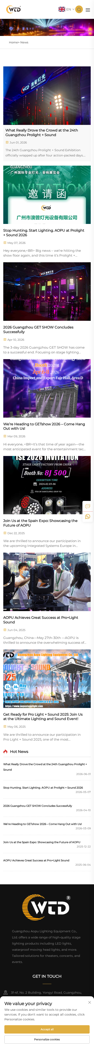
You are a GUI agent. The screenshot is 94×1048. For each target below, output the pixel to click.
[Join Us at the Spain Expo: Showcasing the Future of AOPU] (47, 485)
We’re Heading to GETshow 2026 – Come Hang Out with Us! (44, 426)
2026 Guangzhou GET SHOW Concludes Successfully (38, 329)
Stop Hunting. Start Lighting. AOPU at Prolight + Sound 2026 (43, 232)
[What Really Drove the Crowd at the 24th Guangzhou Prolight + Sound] (47, 95)
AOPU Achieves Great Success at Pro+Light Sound (40, 619)
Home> (14, 42)
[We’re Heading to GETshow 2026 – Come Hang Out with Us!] (47, 388)
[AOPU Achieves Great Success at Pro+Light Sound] (47, 582)
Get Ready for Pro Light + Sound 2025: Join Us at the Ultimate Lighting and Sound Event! (43, 716)
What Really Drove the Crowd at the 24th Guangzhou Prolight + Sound (41, 132)
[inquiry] (87, 506)
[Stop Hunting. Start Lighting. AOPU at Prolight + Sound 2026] (47, 195)
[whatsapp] (87, 516)
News (24, 42)
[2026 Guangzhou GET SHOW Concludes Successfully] (47, 291)
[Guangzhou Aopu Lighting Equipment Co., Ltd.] (13, 9)
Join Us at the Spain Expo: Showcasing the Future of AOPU (40, 523)
